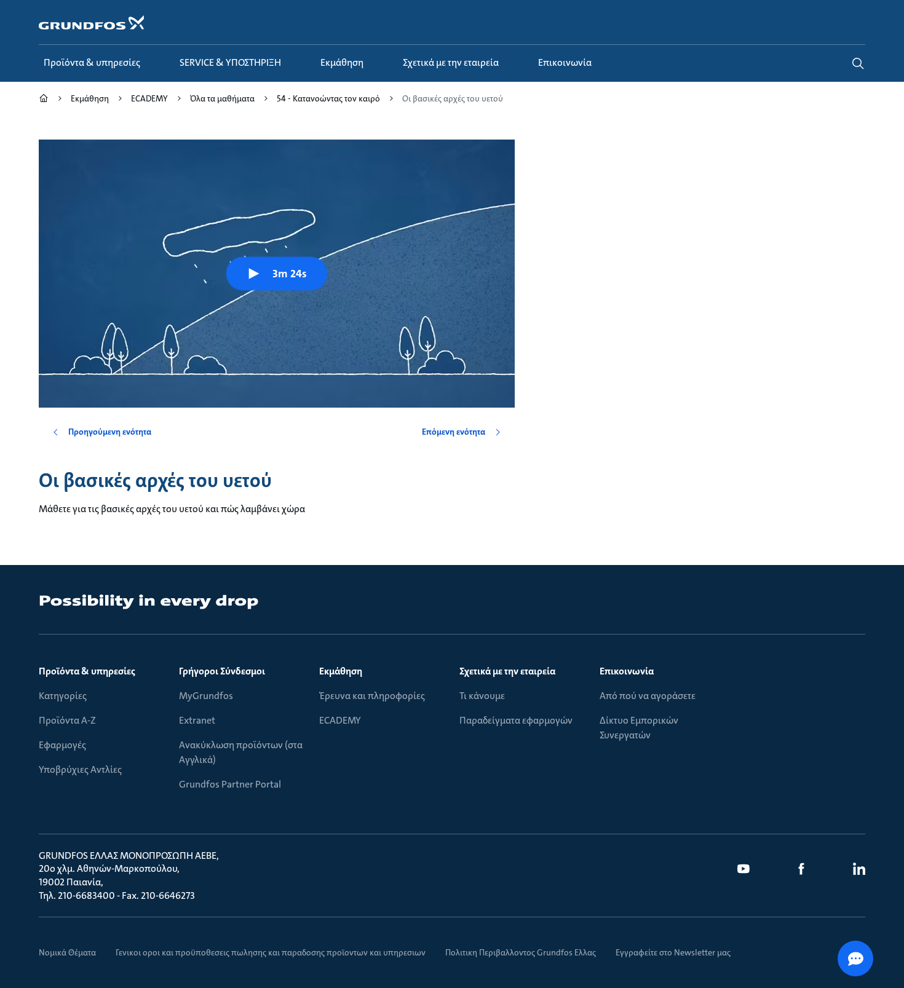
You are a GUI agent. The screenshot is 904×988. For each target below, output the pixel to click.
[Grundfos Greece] (44, 99)
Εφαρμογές (62, 744)
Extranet (197, 720)
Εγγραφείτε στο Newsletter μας (673, 952)
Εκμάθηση (340, 671)
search (857, 63)
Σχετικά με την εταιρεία (507, 671)
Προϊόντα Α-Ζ (67, 720)
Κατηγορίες (63, 695)
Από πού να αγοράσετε (648, 695)
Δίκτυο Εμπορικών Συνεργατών (639, 727)
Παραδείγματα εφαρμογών (516, 720)
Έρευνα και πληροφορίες (372, 695)
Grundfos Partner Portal (230, 784)
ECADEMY (340, 720)
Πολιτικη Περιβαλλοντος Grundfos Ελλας (520, 952)
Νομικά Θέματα (67, 952)
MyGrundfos (206, 695)
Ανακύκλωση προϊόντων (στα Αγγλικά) (241, 752)
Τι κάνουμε (482, 695)
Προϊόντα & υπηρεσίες (87, 671)
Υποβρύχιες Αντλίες (80, 769)
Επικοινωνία (627, 671)
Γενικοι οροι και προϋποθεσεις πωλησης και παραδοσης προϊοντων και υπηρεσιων (271, 952)
